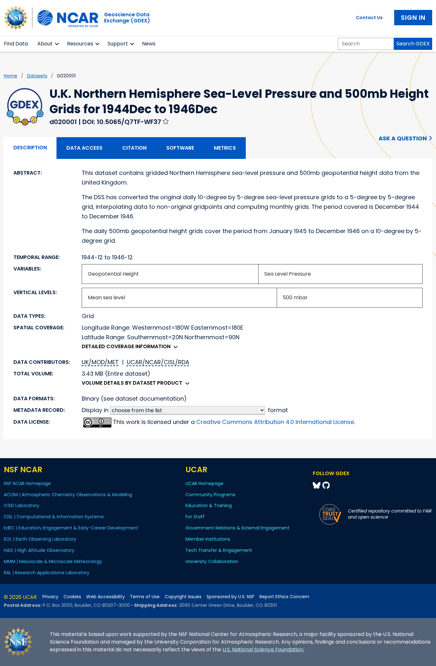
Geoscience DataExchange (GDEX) (127, 17)
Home (10, 76)
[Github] (326, 485)
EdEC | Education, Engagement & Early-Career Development (71, 528)
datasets (37, 76)
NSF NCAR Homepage (27, 483)
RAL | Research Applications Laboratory (46, 572)
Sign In (413, 17)
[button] (57, 44)
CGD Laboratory (21, 505)
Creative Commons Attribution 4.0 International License (275, 422)
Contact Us (369, 17)
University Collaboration (211, 561)
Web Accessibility (105, 597)
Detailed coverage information (126, 346)
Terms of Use (145, 597)
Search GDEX (413, 43)
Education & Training (208, 505)
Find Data (16, 43)
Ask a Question (403, 138)
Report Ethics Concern (284, 597)
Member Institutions (207, 539)
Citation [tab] (134, 148)
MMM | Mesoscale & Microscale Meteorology (53, 561)
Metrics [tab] (225, 148)
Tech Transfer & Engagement (218, 550)
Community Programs (210, 494)
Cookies (72, 597)
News (148, 43)
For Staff (195, 516)
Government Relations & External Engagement (237, 528)
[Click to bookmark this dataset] (166, 121)
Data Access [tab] (84, 148)
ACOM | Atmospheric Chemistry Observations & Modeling (68, 494)
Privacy (50, 597)
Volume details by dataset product (132, 383)
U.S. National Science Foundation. (263, 649)
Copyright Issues (183, 597)
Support (118, 43)
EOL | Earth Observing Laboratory (40, 539)
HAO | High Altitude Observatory (39, 550)
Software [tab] (180, 148)
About (45, 43)
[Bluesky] (317, 485)
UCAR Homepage (204, 483)
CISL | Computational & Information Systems (54, 516)
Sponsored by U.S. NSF (230, 597)
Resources (80, 43)
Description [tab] (30, 147)
